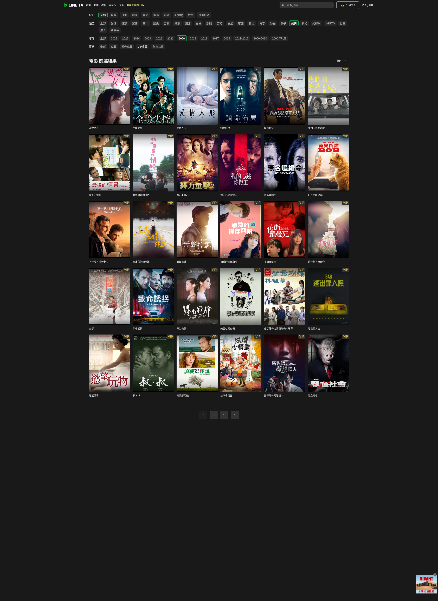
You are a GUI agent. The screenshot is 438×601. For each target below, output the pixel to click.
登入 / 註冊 (367, 5)
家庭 (241, 23)
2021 (170, 38)
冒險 (342, 23)
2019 (193, 38)
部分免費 (126, 46)
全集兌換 (158, 46)
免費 (113, 46)
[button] (235, 415)
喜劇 (166, 23)
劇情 (294, 23)
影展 (230, 23)
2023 (148, 38)
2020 (182, 38)
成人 (103, 30)
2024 (136, 38)
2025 (125, 38)
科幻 (304, 23)
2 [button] (223, 415)
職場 (251, 23)
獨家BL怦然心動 (135, 5)
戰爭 (283, 23)
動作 (145, 23)
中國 (145, 15)
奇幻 (219, 23)
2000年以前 (279, 38)
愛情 (113, 23)
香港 (156, 15)
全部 (103, 15)
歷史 (156, 23)
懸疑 (209, 23)
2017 (215, 38)
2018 (204, 38)
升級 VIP (350, 5)
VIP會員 (142, 46)
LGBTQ (330, 23)
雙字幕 (115, 30)
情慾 (124, 23)
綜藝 (103, 5)
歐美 (190, 15)
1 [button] (214, 415)
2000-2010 (260, 38)
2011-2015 (241, 38)
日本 (124, 15)
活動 (121, 5)
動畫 (96, 5)
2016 (227, 38)
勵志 (177, 23)
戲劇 (88, 5)
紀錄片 (316, 23)
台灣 (113, 15)
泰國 (166, 15)
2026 (114, 38)
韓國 (135, 15)
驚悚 (135, 23)
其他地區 (203, 15)
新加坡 (179, 15)
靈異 (198, 23)
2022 (159, 38)
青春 (262, 23)
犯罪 (188, 23)
